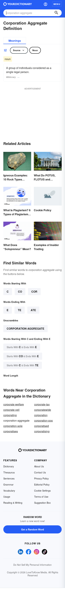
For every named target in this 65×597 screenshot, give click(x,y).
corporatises (10, 431)
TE (19, 310)
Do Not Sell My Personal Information (32, 564)
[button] (46, 4)
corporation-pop (43, 420)
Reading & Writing (12, 502)
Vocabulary (9, 490)
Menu (57, 4)
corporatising (42, 431)
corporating (10, 415)
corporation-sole (12, 426)
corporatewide (42, 410)
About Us (39, 466)
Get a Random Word (32, 529)
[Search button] (56, 13)
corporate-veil (11, 410)
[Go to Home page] (17, 4)
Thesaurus (9, 472)
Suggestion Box (42, 502)
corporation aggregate (25, 328)
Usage (6, 496)
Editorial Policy (42, 484)
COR (34, 291)
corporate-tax (42, 404)
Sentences (8, 478)
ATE (33, 310)
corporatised (41, 426)
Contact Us (40, 472)
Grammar (8, 484)
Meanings (14, 41)
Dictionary (8, 466)
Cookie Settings (42, 490)
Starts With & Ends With (22, 347)
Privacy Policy (41, 478)
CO (20, 291)
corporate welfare (13, 404)
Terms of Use (41, 496)
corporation (41, 415)
